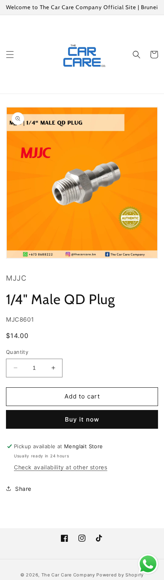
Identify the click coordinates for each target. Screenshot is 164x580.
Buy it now (82, 419)
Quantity (17, 352)
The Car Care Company (68, 575)
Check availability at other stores (60, 467)
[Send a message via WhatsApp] (148, 564)
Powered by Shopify (120, 575)
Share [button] (23, 488)
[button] (10, 54)
